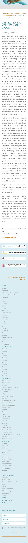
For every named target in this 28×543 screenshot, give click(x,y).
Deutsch (4, 288)
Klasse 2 (4, 351)
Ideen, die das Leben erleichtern (11, 434)
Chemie (4, 306)
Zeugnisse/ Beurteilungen (9, 405)
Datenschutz (22, 279)
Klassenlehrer (6, 382)
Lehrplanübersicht (7, 394)
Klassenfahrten (6, 484)
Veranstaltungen (7, 500)
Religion (4, 315)
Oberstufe (4, 385)
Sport (3, 321)
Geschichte (5, 310)
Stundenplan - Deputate (8, 430)
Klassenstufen (16, 13)
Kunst (3, 326)
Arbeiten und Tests (7, 403)
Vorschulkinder (6, 461)
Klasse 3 (4, 353)
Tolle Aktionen (6, 421)
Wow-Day (4, 425)
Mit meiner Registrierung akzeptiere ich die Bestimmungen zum (14, 528)
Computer (4, 335)
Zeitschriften (5, 493)
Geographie (5, 301)
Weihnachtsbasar (7, 438)
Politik (3, 339)
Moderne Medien (6, 427)
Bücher (4, 498)
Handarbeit (5, 328)
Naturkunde (5, 297)
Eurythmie (5, 319)
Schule (10, 13)
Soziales (4, 423)
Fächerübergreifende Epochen (10, 387)
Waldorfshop (5, 477)
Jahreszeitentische (7, 463)
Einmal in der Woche (7, 457)
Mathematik (6, 15)
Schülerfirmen (6, 416)
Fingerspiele (5, 452)
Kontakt (10, 277)
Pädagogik (5, 391)
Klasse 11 (4, 371)
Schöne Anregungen (7, 448)
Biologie (4, 299)
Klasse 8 (4, 364)
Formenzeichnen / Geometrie (10, 292)
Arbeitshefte (13, 15)
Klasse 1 (4, 349)
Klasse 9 (4, 366)
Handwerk (5, 330)
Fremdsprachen (6, 312)
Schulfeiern (5, 398)
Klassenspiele (6, 407)
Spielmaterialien (6, 450)
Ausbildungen (6, 479)
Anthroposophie (6, 389)
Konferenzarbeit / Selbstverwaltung (11, 400)
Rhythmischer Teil (7, 380)
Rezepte (4, 470)
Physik (4, 308)
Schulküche (5, 436)
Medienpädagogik (7, 337)
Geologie (4, 303)
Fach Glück (5, 317)
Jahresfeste (5, 446)
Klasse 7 (4, 362)
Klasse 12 (4, 373)
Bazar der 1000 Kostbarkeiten (10, 482)
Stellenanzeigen (7, 503)
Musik (3, 324)
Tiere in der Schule (7, 432)
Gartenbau (5, 333)
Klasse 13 (4, 375)
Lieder (3, 454)
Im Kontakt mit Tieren (8, 459)
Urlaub (4, 495)
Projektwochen (6, 412)
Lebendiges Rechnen (9, 237)
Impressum (22, 277)
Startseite (4, 13)
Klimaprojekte (6, 418)
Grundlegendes (6, 443)
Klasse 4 (4, 355)
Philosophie (5, 342)
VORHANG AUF (6, 466)
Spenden (16, 277)
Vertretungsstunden (7, 396)
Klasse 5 (4, 358)
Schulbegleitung (6, 491)
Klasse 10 (4, 369)
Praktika (4, 414)
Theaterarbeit (5, 344)
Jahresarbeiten (6, 409)
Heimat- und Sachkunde (8, 295)
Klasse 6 (23, 13)
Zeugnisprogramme (7, 488)
